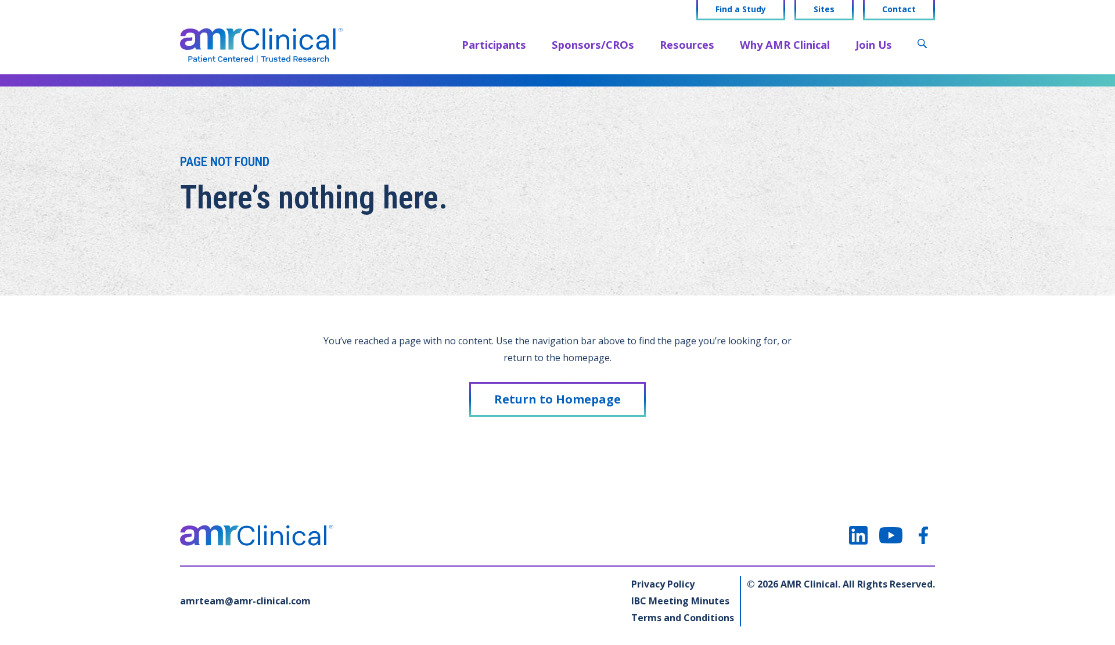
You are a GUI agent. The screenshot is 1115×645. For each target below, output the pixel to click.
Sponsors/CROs (593, 44)
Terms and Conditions (682, 617)
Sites (824, 9)
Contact (899, 9)
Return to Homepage (557, 399)
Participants (494, 44)
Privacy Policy (663, 584)
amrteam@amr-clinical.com (245, 600)
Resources (687, 44)
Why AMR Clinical (785, 44)
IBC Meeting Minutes (680, 600)
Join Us (873, 44)
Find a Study (740, 9)
